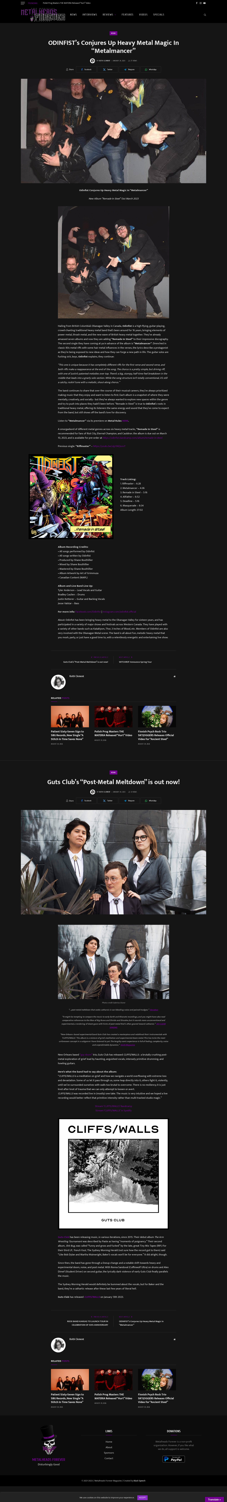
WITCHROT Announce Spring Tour (135, 662)
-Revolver (153, 1010)
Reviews (108, 14)
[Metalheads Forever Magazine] (43, 14)
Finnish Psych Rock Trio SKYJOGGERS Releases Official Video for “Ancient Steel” (156, 735)
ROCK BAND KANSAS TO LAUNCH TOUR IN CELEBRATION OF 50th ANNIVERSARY (87, 1323)
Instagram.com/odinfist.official (119, 612)
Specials (158, 14)
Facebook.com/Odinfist (88, 612)
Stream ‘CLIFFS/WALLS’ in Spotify (113, 1110)
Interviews (89, 14)
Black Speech (139, 1481)
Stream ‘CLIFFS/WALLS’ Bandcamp (113, 1106)
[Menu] (23, 3)
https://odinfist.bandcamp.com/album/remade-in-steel (132, 438)
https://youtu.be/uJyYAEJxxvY (109, 446)
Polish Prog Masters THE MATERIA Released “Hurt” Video (66, 3)
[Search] (204, 14)
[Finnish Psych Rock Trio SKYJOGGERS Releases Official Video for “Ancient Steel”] (157, 716)
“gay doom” (86, 1055)
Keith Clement (104, 61)
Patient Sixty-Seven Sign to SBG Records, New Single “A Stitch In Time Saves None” (67, 735)
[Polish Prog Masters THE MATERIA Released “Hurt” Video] (113, 716)
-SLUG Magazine (127, 1045)
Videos (143, 14)
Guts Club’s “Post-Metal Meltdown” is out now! (85, 662)
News (73, 14)
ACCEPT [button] (142, 1497)
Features (128, 14)
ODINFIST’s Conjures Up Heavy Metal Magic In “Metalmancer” (141, 1323)
